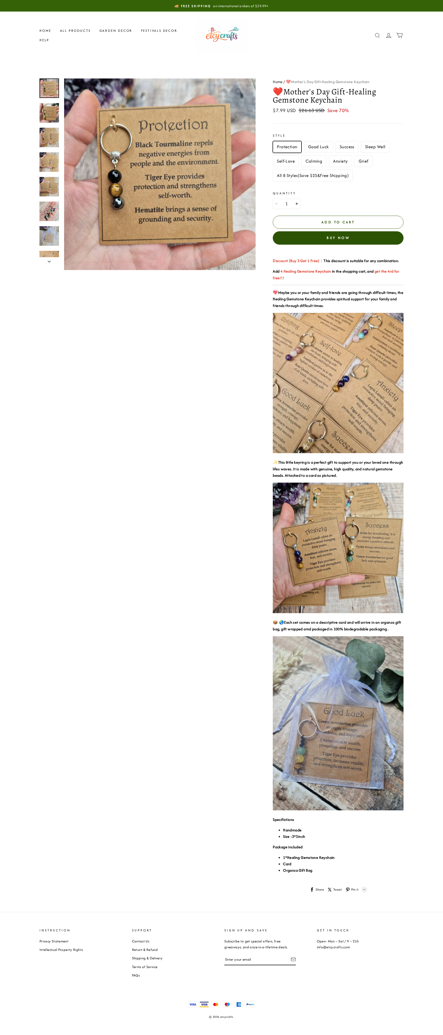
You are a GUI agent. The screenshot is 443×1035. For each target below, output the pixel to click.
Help (44, 40)
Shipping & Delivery (147, 958)
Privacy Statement (53, 941)
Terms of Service (145, 966)
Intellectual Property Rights (61, 949)
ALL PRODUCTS (75, 30)
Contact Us (140, 941)
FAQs (136, 975)
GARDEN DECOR (116, 30)
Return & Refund (145, 949)
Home (45, 30)
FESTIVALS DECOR (159, 30)
